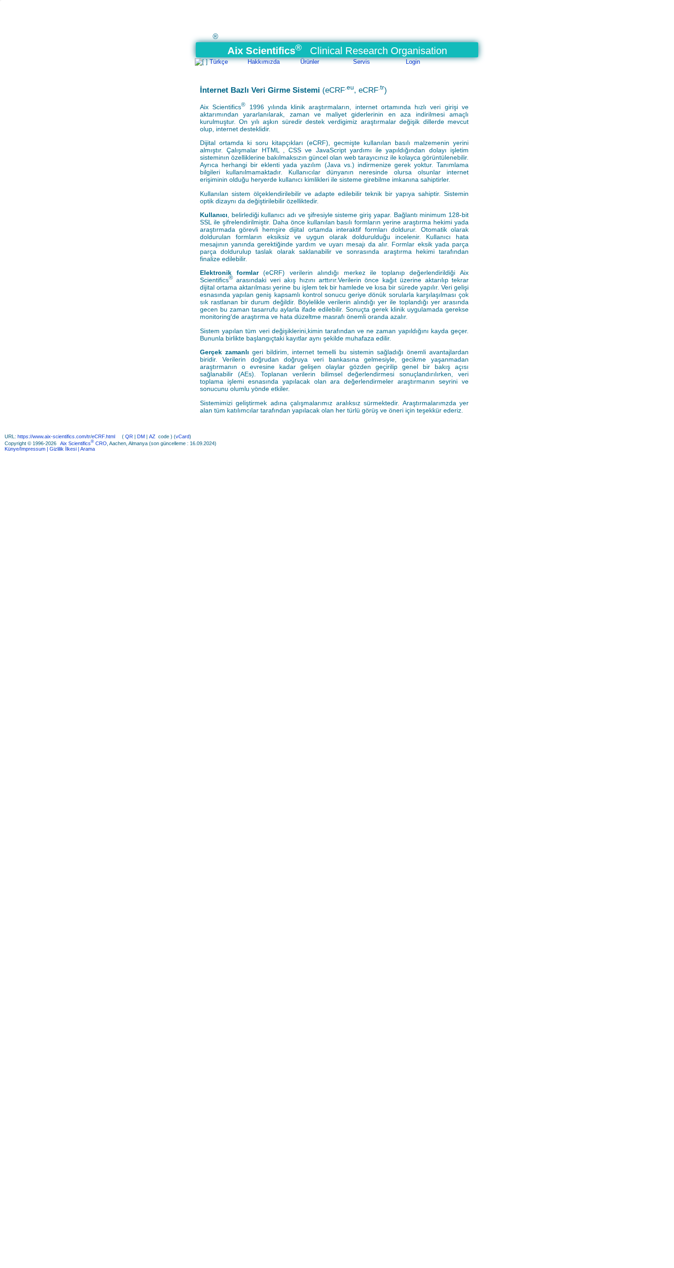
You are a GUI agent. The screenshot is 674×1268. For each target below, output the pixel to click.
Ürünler (309, 61)
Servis (361, 61)
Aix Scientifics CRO (83, 443)
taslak (263, 251)
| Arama (86, 449)
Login (413, 61)
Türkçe (219, 61)
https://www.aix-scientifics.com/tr (53, 436)
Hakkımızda (264, 61)
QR (129, 436)
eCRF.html (104, 436)
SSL (205, 222)
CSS (295, 150)
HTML (272, 150)
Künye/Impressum (25, 449)
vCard (182, 436)
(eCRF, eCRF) (354, 90)
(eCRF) (317, 142)
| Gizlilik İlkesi (61, 449)
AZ (152, 436)
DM (141, 436)
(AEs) (246, 374)
